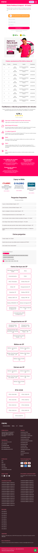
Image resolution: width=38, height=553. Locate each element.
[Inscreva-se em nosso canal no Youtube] (9, 476)
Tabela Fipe (23, 451)
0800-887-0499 (6, 445)
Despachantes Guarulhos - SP (25, 325)
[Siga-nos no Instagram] (7, 476)
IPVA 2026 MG (13, 394)
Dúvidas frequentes (6, 447)
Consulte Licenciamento (25, 439)
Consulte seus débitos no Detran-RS (27, 484)
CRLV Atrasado (13, 281)
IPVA (25, 271)
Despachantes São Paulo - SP (25, 331)
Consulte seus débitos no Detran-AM (27, 491)
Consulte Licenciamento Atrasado (26, 440)
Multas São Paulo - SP (25, 354)
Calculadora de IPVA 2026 (12, 271)
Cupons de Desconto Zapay (6, 469)
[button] (19, 204)
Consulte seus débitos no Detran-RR (8, 503)
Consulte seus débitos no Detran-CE (8, 491)
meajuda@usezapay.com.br (8, 449)
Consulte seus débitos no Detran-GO (8, 496)
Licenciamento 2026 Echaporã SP (19, 313)
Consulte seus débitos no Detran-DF (8, 482)
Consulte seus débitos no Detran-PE (8, 489)
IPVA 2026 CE (25, 410)
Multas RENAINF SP (12, 303)
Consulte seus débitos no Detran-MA (27, 494)
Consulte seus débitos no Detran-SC (8, 487)
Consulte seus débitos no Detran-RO (27, 499)
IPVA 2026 (3, 466)
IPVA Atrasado (4, 467)
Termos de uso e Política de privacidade (21, 30)
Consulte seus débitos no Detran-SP (27, 482)
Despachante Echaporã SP (12, 308)
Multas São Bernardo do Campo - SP (12, 354)
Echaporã (21, 425)
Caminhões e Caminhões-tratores (8, 257)
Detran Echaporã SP (25, 303)
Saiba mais (3, 536)
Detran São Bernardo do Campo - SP (12, 376)
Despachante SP (25, 287)
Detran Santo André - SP (19, 382)
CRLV (25, 276)
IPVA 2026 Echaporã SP (25, 308)
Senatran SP (12, 292)
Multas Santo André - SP (19, 359)
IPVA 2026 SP (4, 511)
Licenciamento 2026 (24, 444)
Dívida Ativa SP (25, 281)
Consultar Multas (24, 446)
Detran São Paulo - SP (25, 376)
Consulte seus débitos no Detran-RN (27, 485)
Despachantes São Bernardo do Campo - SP (12, 331)
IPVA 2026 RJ (25, 399)
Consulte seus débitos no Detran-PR (8, 486)
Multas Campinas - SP (13, 348)
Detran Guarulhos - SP (25, 371)
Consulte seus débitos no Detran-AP (8, 493)
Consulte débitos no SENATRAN (26, 435)
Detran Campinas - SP (13, 371)
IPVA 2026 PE (19, 415)
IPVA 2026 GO (13, 410)
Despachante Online (24, 447)
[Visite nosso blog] (2, 476)
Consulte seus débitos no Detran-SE (27, 501)
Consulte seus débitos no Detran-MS (27, 496)
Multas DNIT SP (12, 297)
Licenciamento (13, 276)
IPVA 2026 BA (25, 405)
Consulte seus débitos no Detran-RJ (27, 480)
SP (16, 425)
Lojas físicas (5, 443)
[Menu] (36, 2)
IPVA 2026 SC (12, 405)
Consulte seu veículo (24, 432)
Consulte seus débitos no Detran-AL (27, 492)
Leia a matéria (6, 190)
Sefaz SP (12, 287)
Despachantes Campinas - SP (13, 325)
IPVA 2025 (3, 464)
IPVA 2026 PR (25, 394)
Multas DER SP (25, 292)
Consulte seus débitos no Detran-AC (8, 494)
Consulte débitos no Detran (25, 433)
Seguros (22, 454)
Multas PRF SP (25, 297)
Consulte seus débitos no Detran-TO (8, 505)
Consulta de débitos (6, 425)
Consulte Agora (18, 28)
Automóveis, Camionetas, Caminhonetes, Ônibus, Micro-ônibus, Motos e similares (15, 255)
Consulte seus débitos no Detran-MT (8, 498)
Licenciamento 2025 (24, 442)
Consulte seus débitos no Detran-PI (8, 501)
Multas (13, 425)
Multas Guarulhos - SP (25, 348)
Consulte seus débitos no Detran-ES (27, 489)
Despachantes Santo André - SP (19, 336)
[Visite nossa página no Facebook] (4, 476)
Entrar (31, 1)
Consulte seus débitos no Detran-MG (8, 484)
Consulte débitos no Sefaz (25, 437)
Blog (2, 460)
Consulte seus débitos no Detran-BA (27, 487)
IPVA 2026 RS (12, 399)
